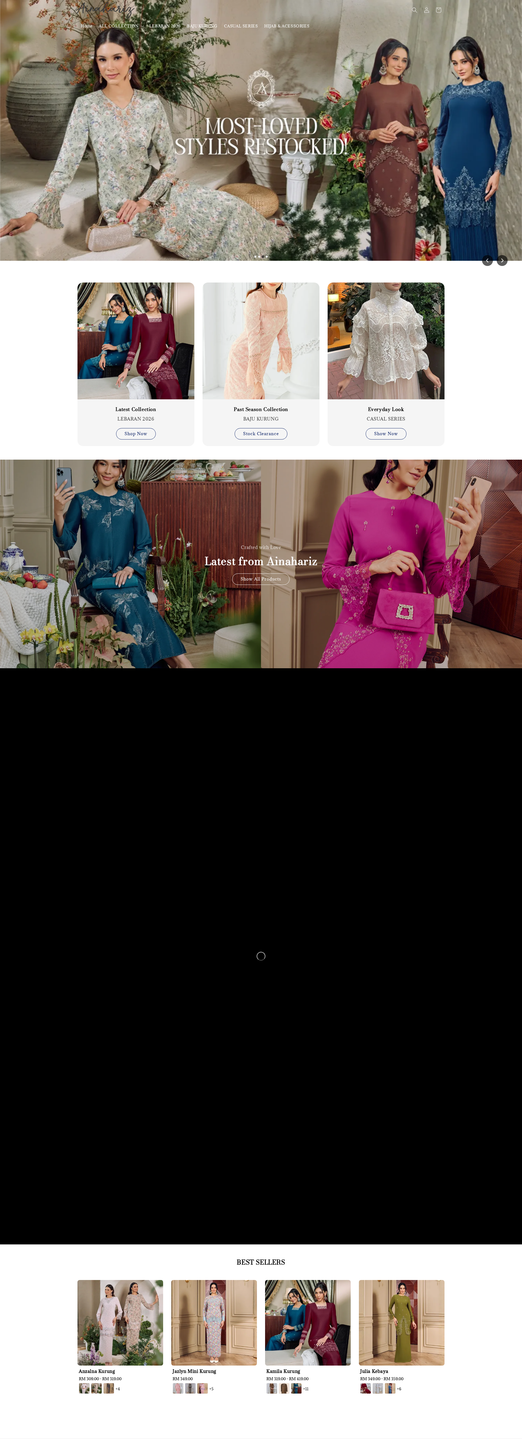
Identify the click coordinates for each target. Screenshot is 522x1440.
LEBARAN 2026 (165, 26)
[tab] (255, 256)
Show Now (386, 433)
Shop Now (136, 433)
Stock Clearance (261, 433)
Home (86, 26)
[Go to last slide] (487, 260)
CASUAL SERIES (241, 26)
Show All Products (261, 579)
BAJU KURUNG (202, 26)
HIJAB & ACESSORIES (286, 26)
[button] (415, 10)
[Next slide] (502, 260)
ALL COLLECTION (118, 26)
